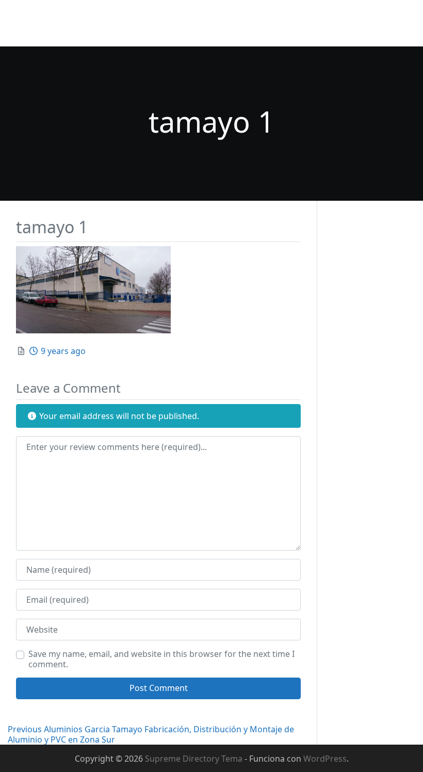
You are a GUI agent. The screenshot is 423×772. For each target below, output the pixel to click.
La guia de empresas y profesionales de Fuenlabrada (111, 33)
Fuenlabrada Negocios (61, 16)
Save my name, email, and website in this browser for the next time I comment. (161, 659)
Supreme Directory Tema (195, 758)
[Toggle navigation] (401, 23)
